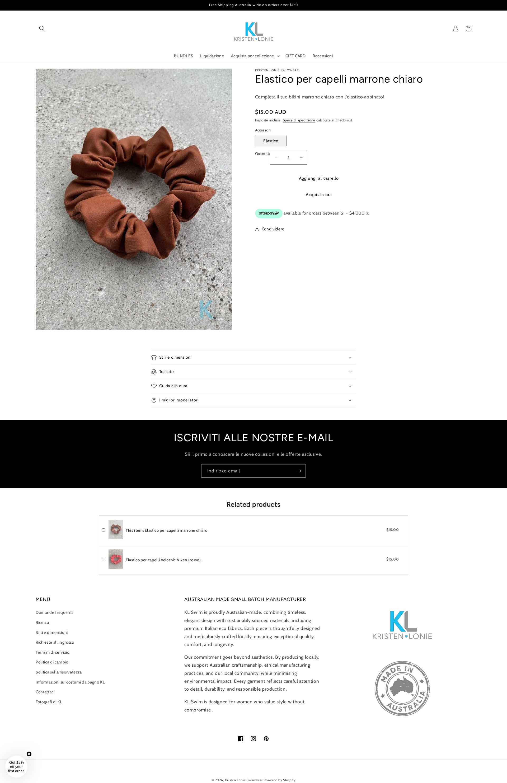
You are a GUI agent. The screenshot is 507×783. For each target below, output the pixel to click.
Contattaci (45, 691)
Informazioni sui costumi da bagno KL (70, 682)
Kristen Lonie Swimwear (244, 780)
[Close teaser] (29, 754)
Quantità (262, 153)
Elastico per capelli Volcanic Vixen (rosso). (164, 560)
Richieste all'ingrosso (55, 642)
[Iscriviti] (299, 471)
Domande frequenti (54, 612)
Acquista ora (319, 194)
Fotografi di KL (49, 701)
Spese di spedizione (299, 120)
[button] (42, 28)
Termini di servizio (52, 652)
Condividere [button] (273, 228)
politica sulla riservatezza (59, 672)
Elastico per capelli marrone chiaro (166, 530)
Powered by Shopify (279, 780)
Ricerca (42, 622)
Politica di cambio (52, 662)
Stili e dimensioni (52, 632)
